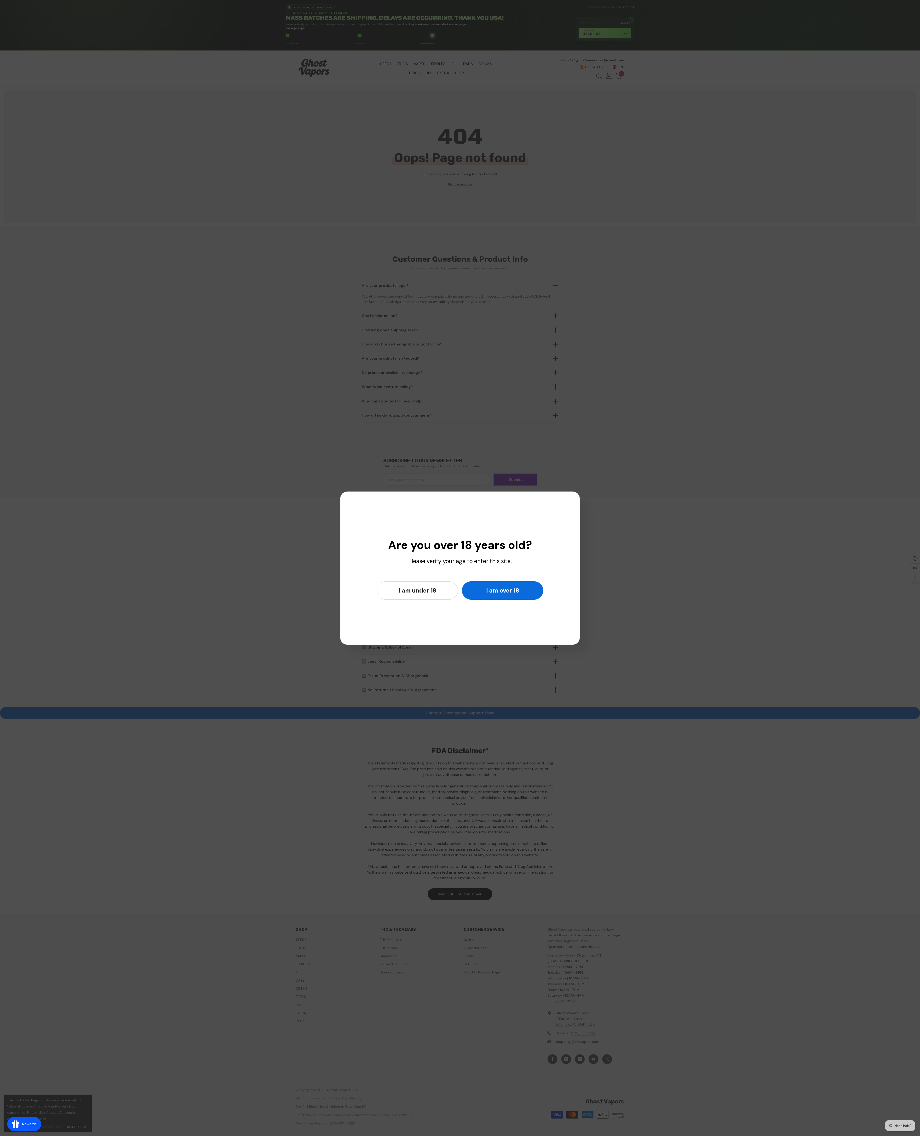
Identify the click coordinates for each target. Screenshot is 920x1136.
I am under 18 (417, 590)
